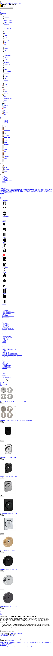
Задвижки (43, 194)
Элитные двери (8, 189)
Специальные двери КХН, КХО (6, 192)
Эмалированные (5, 306)
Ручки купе (4, 360)
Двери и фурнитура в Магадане (16, 633)
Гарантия (11, 646)
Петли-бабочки (5, 358)
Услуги (25, 646)
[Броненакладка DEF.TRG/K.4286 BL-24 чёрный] (26, 505)
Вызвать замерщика (3, 648)
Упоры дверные (5, 338)
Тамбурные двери (49, 191)
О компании (4, 369)
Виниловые (4, 309)
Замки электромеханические (12, 195)
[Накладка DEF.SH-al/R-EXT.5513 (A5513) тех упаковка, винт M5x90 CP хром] (26, 393)
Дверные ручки (5, 359)
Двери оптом (4, 364)
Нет (1, 385)
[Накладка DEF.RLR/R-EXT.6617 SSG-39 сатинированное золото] (26, 542)
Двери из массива (14, 189)
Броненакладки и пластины (36, 194)
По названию (2, 382)
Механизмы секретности (6, 336)
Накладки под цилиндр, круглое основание (10, 353)
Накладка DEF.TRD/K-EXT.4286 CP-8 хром (8, 457)
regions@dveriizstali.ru (10, 640)
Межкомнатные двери (4, 117)
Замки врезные (5, 343)
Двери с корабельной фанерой (17, 190)
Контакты (2, 198)
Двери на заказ (3, 188)
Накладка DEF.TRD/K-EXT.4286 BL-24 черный (8, 476)
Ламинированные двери (26, 191)
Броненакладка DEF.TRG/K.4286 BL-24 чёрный (8, 513)
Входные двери (3, 13)
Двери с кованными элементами (6, 190)
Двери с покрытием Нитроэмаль (28, 190)
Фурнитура (2, 193)
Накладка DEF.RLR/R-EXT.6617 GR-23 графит (8, 606)
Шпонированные (5, 307)
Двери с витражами (42, 189)
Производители (35, 642)
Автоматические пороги (26, 194)
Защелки (4, 342)
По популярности (3, 384)
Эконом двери (2, 189)
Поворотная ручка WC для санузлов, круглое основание (12, 355)
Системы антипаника (44, 195)
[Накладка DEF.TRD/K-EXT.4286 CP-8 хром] (26, 449)
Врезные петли (5, 357)
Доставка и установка (17, 3)
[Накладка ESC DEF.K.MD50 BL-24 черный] (26, 431)
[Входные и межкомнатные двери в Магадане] (8, 6)
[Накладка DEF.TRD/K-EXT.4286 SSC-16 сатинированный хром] (26, 486)
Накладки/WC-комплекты (7, 337)
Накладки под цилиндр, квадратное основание (10, 354)
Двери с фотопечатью (10, 191)
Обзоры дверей (5, 363)
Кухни (1, 197)
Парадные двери (33, 191)
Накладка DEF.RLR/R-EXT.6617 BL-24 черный (8, 569)
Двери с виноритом (35, 189)
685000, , (7, 635)
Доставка (4, 370)
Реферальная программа (4, 3)
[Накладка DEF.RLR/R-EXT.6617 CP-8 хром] (26, 579)
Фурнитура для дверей (24, 642)
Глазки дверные (5, 339)
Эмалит (3, 308)
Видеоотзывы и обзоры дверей (44, 642)
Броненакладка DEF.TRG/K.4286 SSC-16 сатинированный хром (11, 532)
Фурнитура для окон (6, 361)
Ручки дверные (17, 194)
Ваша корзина (2, 10)
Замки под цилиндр (5, 352)
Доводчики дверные (36, 195)
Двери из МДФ (20, 189)
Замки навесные (20, 195)
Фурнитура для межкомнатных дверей (7, 194)
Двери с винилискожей (27, 189)
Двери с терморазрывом (6, 319)
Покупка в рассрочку (6, 366)
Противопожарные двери (41, 191)
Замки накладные (3, 195)
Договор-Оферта (3, 637)
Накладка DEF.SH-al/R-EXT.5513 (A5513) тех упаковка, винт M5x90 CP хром (14, 401)
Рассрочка (11, 3)
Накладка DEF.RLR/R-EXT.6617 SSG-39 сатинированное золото (11, 550)
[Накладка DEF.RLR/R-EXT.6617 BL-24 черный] (26, 561)
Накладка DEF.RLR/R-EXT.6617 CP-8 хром (8, 587)
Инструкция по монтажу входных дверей (4, 645)
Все (1, 614)
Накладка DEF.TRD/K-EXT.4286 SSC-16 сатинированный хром (11, 494)
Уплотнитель (4, 341)
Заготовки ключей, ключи (7, 335)
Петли (21, 194)
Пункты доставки (17, 646)
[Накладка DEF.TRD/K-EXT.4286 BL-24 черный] (26, 468)
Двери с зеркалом (49, 189)
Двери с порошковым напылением (41, 190)
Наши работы (4, 368)
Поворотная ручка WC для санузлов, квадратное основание (13, 356)
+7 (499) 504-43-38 (3, 9)
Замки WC (4, 350)
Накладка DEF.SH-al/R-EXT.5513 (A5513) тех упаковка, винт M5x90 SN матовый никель (16, 420)
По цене (1, 383)
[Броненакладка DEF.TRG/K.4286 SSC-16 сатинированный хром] (26, 524)
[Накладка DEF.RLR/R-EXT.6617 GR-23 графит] (26, 598)
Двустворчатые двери (18, 191)
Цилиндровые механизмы (27, 195)
